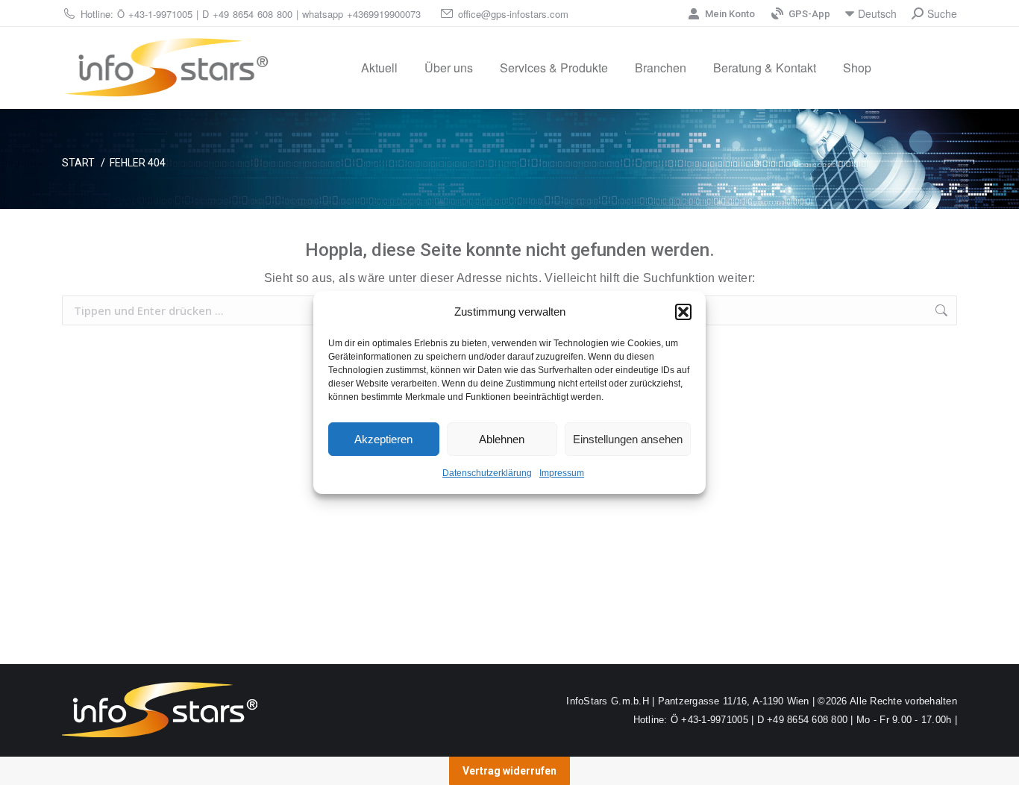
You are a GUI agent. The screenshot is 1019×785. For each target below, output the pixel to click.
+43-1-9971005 (160, 14)
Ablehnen (501, 439)
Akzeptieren (383, 439)
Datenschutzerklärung (487, 473)
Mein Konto (730, 13)
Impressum (561, 473)
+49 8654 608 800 (252, 14)
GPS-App (809, 13)
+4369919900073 (384, 14)
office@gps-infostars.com (513, 14)
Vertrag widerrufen (509, 771)
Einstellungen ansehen (628, 439)
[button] (683, 311)
